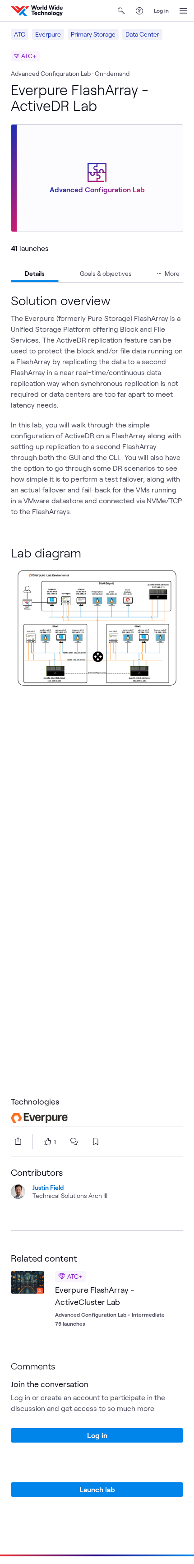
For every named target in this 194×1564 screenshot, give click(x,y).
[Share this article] (16, 1141)
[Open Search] (121, 10)
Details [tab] (34, 273)
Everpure (48, 34)
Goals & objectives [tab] (106, 273)
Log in (161, 10)
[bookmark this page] (95, 1141)
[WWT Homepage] (37, 10)
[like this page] (47, 1141)
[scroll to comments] (74, 1141)
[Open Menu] (183, 10)
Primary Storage (93, 34)
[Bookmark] (35, 1280)
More (172, 273)
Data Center (142, 34)
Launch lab (97, 1489)
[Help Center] (139, 10)
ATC (19, 34)
